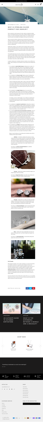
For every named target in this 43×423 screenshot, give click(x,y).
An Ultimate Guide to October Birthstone (11, 320)
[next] (40, 345)
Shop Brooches (25, 395)
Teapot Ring (13, 349)
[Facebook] (2, 389)
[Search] (35, 4)
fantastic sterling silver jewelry (18, 277)
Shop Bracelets (25, 393)
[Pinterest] (9, 389)
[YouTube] (11, 389)
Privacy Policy (4, 411)
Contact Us (4, 408)
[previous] (2, 345)
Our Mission (4, 406)
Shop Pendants (25, 390)
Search (3, 403)
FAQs (3, 410)
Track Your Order (5, 413)
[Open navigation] (2, 4)
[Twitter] (4, 389)
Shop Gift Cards (25, 397)
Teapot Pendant (29, 349)
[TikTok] (14, 389)
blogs (29, 275)
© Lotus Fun (6, 417)
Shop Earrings (25, 388)
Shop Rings (25, 386)
